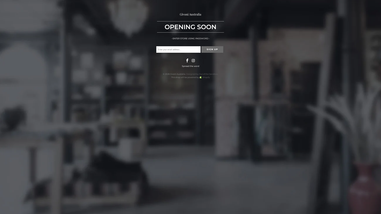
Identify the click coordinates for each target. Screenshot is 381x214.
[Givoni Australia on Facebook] (187, 61)
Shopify (206, 77)
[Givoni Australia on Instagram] (193, 61)
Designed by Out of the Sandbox (202, 74)
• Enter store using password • (190, 38)
